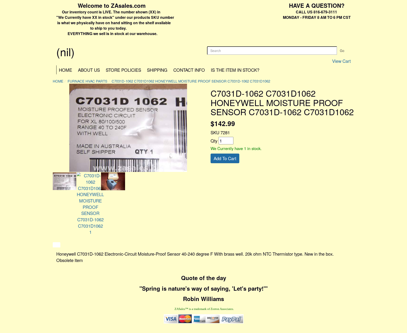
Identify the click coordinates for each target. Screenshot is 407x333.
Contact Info (189, 70)
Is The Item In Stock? (235, 70)
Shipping (157, 70)
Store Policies (123, 70)
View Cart (341, 61)
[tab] (56, 244)
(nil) (65, 51)
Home (65, 70)
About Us (89, 70)
